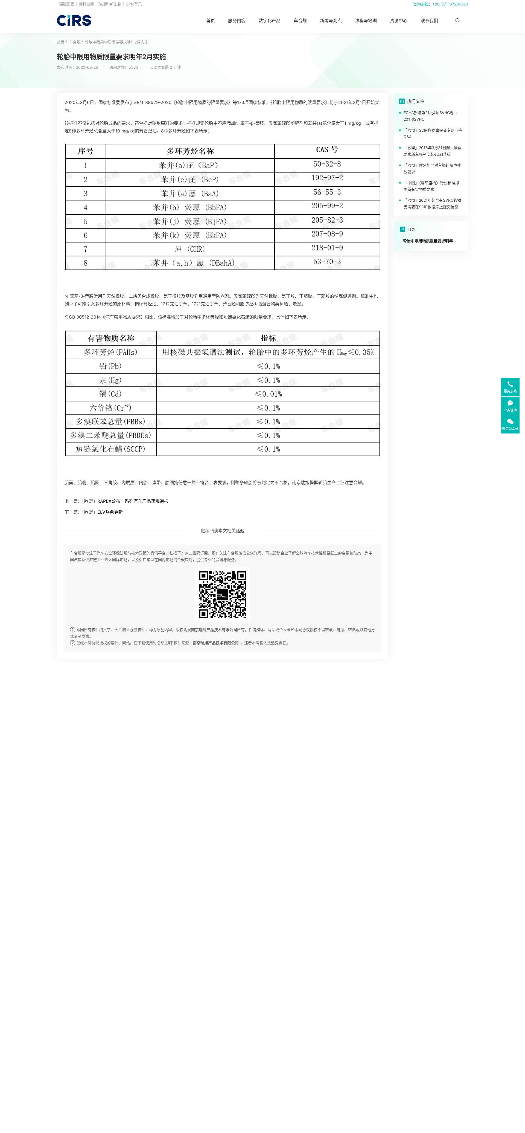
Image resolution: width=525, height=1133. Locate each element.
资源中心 (398, 20)
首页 (210, 20)
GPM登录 (134, 4)
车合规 (300, 20)
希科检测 (86, 4)
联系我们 (429, 20)
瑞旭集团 (66, 4)
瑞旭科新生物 (109, 4)
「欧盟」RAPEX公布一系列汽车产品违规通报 (125, 501)
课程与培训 (366, 20)
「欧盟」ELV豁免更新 (102, 512)
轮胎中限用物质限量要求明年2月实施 (116, 42)
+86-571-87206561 (450, 4)
